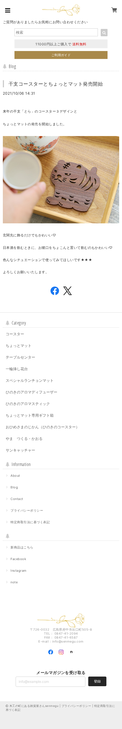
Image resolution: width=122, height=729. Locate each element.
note (14, 582)
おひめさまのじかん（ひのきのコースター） (42, 427)
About (15, 476)
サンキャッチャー (20, 450)
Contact (16, 499)
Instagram (18, 571)
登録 (97, 681)
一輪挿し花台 (17, 368)
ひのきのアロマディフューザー (31, 392)
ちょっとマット (18, 345)
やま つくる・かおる (24, 438)
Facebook (18, 559)
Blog (14, 487)
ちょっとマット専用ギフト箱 (30, 415)
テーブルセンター (20, 357)
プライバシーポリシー (26, 510)
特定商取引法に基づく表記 (30, 522)
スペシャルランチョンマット (30, 380)
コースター (15, 334)
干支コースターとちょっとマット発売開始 (56, 84)
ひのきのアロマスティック (28, 403)
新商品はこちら (21, 547)
